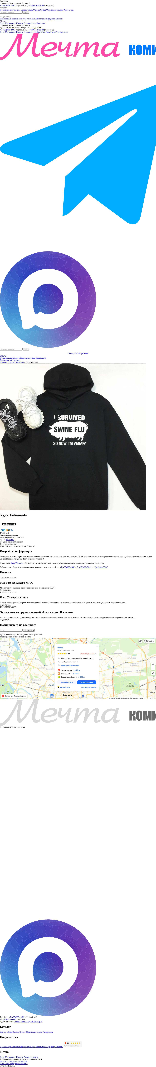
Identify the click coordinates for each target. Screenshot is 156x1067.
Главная (3, 362)
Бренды (24, 10)
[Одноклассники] (7, 530)
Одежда (36, 10)
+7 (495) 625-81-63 (83, 567)
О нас (2, 23)
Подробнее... (5, 590)
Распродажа (68, 10)
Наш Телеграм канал (14, 597)
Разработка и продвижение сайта (14, 1064)
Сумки (43, 10)
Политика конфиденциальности (49, 19)
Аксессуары (58, 10)
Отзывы (27, 23)
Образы (49, 10)
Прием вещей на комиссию (11, 19)
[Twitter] (4, 530)
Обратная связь (29, 19)
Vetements (20, 362)
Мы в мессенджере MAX (16, 582)
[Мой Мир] (9, 530)
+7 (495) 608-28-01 (7, 5)
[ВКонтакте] (1, 530)
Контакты (41, 23)
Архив (34, 23)
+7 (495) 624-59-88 (36, 5)
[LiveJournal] (12, 530)
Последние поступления (10, 10)
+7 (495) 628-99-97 (100, 567)
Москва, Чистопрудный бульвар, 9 (28, 1021)
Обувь (30, 10)
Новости (19, 23)
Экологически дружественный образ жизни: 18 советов (36, 612)
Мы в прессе (10, 23)
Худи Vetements (17, 563)
